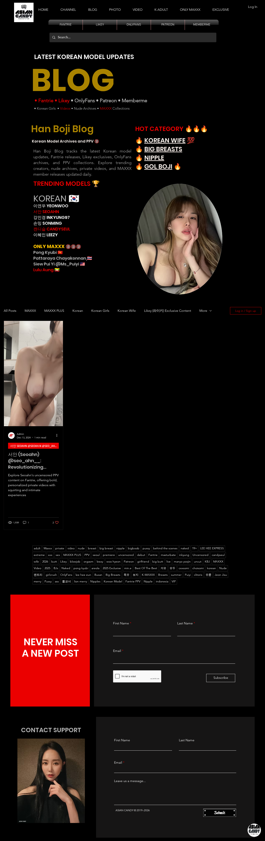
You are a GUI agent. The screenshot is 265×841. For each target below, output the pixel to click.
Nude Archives (85, 108)
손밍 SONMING (47, 223)
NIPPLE (154, 157)
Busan (98, 575)
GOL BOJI (158, 166)
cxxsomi (184, 568)
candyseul (218, 555)
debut (141, 555)
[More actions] (58, 435)
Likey (64, 100)
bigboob (133, 548)
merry (37, 581)
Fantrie (45, 100)
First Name (121, 623)
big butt (157, 561)
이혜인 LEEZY (45, 235)
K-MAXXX (148, 575)
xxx (50, 555)
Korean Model (113, 581)
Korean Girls (46, 108)
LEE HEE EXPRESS (212, 548)
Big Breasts (113, 575)
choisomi (198, 568)
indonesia (162, 581)
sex (58, 555)
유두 (172, 568)
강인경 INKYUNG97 (51, 217)
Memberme (134, 100)
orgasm (88, 561)
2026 (45, 561)
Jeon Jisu (221, 575)
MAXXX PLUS (54, 311)
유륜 (208, 575)
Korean (77, 311)
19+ (194, 548)
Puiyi (188, 575)
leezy (100, 561)
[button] (161, 8)
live (168, 561)
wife (36, 561)
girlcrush (51, 575)
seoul (96, 555)
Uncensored (200, 555)
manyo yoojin (182, 561)
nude (81, 548)
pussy (146, 548)
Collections (121, 108)
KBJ (207, 561)
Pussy (48, 581)
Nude (223, 568)
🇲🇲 (57, 270)
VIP (174, 581)
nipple (120, 548)
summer (176, 575)
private (59, 548)
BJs (56, 568)
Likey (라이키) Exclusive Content (167, 311)
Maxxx (48, 548)
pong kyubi (80, 568)
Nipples (95, 581)
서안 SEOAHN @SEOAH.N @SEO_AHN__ (34, 445)
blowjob (75, 561)
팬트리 (38, 575)
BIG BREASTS (163, 149)
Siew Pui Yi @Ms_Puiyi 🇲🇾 (59, 264)
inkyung (184, 555)
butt (54, 561)
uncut (197, 561)
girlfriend (143, 561)
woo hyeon (113, 561)
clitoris (198, 575)
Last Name (185, 623)
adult (37, 548)
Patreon (108, 100)
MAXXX (106, 108)
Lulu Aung (43, 270)
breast (92, 548)
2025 (47, 568)
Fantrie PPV (132, 581)
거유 (163, 568)
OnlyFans (85, 100)
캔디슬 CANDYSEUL (51, 229)
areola (95, 568)
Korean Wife (127, 311)
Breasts (163, 575)
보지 (136, 575)
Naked (65, 568)
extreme (39, 555)
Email (117, 651)
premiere (109, 555)
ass (57, 581)
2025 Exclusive (112, 568)
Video (37, 568)
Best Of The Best (146, 568)
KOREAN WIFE (165, 140)
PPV (86, 555)
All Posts (10, 311)
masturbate (168, 555)
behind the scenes (165, 548)
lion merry (80, 581)
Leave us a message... (130, 781)
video (71, 548)
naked (185, 548)
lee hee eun (83, 575)
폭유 (126, 575)
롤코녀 (66, 581)
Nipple (148, 581)
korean (211, 568)
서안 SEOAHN (46, 212)
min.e (127, 568)
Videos (65, 108)
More (203, 311)
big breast (106, 548)
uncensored (126, 555)
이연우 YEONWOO (50, 206)
